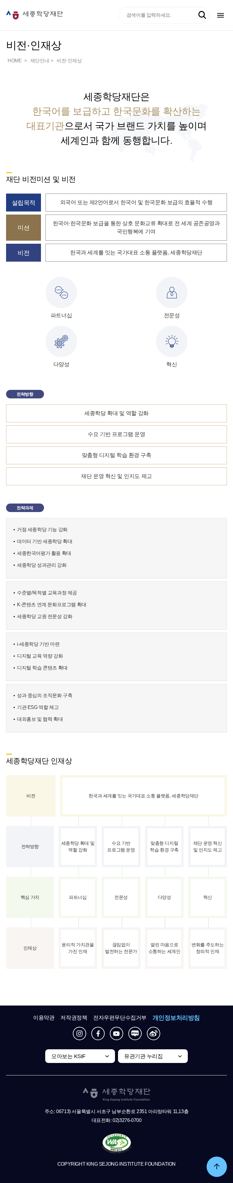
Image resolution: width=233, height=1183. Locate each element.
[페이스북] (98, 1033)
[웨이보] (153, 1033)
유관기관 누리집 (143, 1056)
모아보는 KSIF (68, 1056)
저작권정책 (73, 1017)
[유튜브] (116, 1033)
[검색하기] (202, 15)
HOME (15, 60)
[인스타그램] (79, 1033)
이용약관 (43, 1017)
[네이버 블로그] (135, 1033)
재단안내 (39, 60)
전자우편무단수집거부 (120, 1017)
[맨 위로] (217, 1167)
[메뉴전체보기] (220, 15)
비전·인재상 (69, 60)
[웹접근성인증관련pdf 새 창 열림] (117, 1143)
